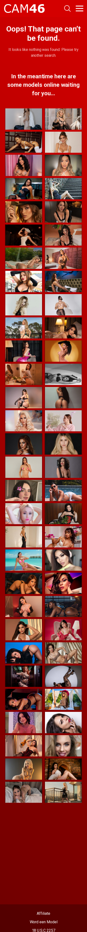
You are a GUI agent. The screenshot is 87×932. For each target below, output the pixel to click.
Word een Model (44, 922)
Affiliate (43, 913)
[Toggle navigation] (79, 8)
